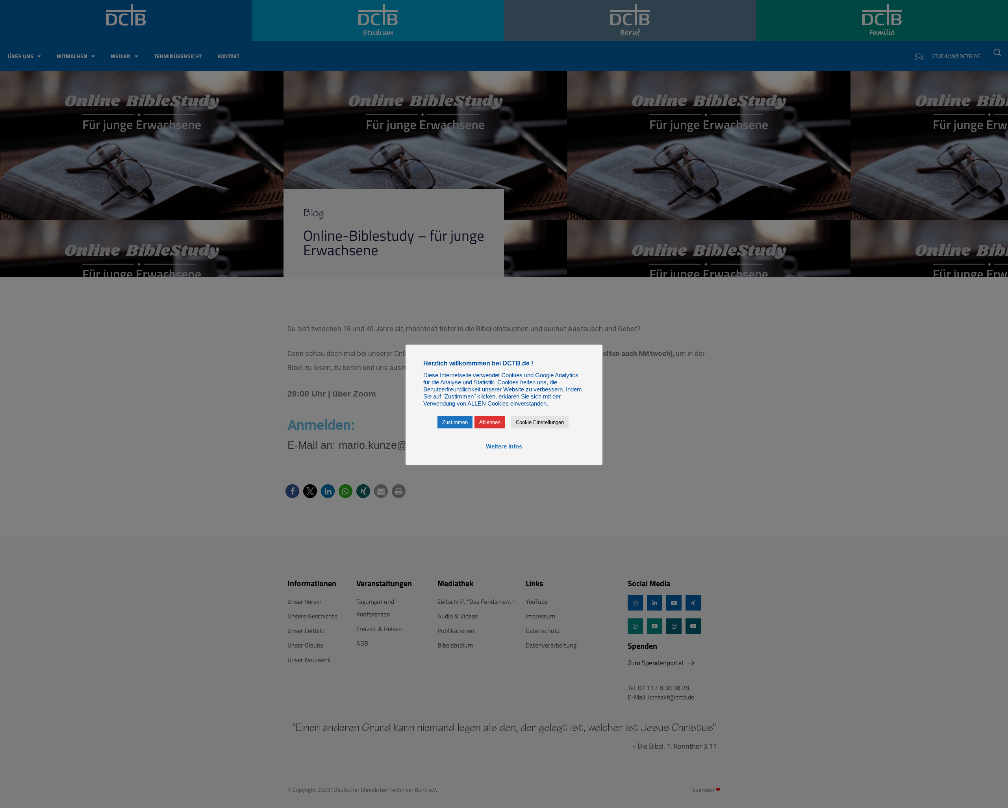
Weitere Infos (504, 446)
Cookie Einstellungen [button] (540, 422)
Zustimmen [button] (455, 422)
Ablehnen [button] (489, 422)
